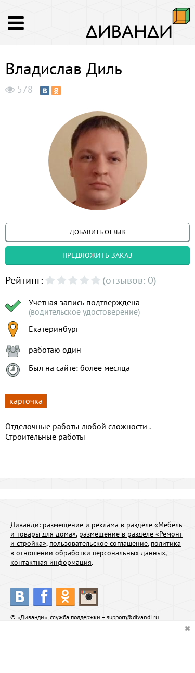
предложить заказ (97, 255)
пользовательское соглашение (98, 543)
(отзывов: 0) (129, 280)
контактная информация (51, 562)
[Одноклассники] (56, 90)
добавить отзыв (97, 232)
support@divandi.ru (133, 617)
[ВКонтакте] (44, 90)
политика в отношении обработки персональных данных (95, 548)
